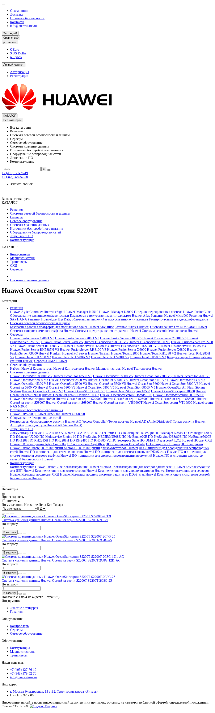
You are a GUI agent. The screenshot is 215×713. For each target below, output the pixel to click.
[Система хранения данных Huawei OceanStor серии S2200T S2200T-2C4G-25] (58, 536)
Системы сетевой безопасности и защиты (40, 213)
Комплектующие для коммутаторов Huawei (66, 470)
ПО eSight (146, 433)
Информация (11, 600)
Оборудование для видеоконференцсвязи (39, 315)
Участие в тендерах (24, 608)
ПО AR (48, 433)
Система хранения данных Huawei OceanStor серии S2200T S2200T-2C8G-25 (57, 580)
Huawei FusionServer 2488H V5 (164, 338)
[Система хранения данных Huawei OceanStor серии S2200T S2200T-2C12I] (56, 516)
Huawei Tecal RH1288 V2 (158, 353)
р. (9, 42)
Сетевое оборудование (26, 221)
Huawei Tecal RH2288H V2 (110, 357)
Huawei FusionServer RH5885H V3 (34, 349)
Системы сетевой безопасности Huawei (170, 330)
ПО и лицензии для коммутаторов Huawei (107, 448)
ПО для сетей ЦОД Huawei (173, 440)
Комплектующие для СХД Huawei (46, 474)
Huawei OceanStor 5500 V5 (107, 383)
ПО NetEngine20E (134, 436)
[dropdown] (3, 4)
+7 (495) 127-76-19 (15, 173)
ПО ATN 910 (83, 433)
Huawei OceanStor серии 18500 (128, 391)
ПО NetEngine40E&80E (165, 436)
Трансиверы (19, 262)
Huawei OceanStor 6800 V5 (95, 387)
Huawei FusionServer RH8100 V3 (83, 349)
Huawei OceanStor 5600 (143, 383)
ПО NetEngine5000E (196, 436)
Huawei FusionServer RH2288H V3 (134, 346)
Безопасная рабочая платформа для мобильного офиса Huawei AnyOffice (62, 327)
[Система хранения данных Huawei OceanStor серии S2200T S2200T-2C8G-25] (58, 577)
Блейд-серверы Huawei (183, 357)
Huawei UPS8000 (72, 414)
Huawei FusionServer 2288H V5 (77, 338)
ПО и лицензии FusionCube (125, 444)
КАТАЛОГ (9, 115)
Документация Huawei (26, 433)
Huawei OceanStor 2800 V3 (29, 380)
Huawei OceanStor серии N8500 (32, 399)
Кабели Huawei (21, 368)
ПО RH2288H (59, 440)
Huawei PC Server (74, 353)
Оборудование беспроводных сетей (35, 232)
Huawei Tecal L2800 (125, 353)
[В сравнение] (24, 533)
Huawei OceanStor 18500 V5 (72, 376)
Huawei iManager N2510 (81, 312)
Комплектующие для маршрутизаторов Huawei (131, 470)
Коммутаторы (20, 254)
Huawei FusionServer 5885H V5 (106, 342)
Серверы (16, 217)
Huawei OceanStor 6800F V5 (135, 387)
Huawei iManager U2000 (116, 312)
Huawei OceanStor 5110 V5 (147, 380)
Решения (16, 209)
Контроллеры (19, 626)
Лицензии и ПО (21, 236)
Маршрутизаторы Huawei (114, 368)
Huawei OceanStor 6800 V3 (57, 387)
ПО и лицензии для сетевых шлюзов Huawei (62, 451)
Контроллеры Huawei (80, 368)
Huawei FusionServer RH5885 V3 (182, 346)
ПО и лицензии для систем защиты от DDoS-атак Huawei (136, 451)
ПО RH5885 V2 (99, 440)
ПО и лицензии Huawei (163, 444)
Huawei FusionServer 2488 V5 (121, 338)
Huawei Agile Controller (26, 312)
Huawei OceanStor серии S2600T (126, 399)
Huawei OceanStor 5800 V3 (179, 383)
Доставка (16, 14)
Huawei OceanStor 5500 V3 (68, 383)
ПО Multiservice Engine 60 (57, 436)
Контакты (17, 22)
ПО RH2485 (78, 440)
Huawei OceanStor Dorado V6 (84, 391)
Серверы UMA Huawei (50, 361)
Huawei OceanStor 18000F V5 (31, 376)
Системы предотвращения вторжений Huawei (108, 330)
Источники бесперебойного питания (36, 228)
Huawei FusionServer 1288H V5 (32, 338)
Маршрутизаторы (22, 258)
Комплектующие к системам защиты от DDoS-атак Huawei (113, 474)
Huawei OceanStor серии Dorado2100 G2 (70, 395)
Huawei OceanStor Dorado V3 (42, 391)
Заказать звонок (21, 184)
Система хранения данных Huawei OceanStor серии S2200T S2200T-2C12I (55, 520)
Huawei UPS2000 (22, 414)
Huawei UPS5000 (47, 414)
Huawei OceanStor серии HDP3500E (178, 395)
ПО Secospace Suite (125, 440)
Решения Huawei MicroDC (169, 315)
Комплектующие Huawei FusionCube (36, 467)
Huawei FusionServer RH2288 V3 (85, 346)
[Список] (7, 513)
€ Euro (14, 49)
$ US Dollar (18, 53)
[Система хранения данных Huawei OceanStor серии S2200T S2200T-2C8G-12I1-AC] (63, 556)
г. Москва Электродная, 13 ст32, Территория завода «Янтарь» (54, 691)
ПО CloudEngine (127, 433)
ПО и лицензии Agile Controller (43, 444)
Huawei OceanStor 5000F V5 (108, 380)
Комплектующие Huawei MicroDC (88, 467)
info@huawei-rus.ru (23, 26)
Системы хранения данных (29, 225)
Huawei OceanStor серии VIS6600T (118, 402)
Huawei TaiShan (99, 353)
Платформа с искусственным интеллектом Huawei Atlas (110, 315)
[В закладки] (20, 533)
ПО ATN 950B (103, 433)
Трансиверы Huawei (148, 368)
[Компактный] (11, 513)
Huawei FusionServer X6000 (126, 349)
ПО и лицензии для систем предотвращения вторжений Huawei (118, 455)
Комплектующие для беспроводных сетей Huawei (149, 467)
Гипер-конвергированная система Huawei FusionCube (172, 312)
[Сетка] (3, 513)
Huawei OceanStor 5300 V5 (29, 383)
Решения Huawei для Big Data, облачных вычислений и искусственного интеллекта (88, 319)
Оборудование (12, 619)
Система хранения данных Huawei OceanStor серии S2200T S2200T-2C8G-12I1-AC (61, 560)
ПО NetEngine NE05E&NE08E (99, 436)
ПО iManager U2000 (24, 436)
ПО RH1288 (19, 440)
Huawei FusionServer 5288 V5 (62, 342)
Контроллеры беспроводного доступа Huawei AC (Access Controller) (59, 421)
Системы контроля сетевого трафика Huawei (42, 330)
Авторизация (19, 72)
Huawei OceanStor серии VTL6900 (167, 402)
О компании (19, 10)
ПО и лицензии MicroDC (59, 448)
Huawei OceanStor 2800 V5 (68, 380)
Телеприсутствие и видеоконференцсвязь (178, 319)
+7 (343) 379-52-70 (15, 177)
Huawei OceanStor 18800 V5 (113, 376)
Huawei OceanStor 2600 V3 (191, 376)
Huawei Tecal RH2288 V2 (33, 357)
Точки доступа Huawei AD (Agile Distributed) (140, 421)
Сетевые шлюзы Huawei (132, 327)
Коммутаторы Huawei (48, 368)
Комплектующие (22, 240)
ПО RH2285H (38, 440)
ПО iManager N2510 (169, 433)
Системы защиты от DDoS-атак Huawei (178, 327)
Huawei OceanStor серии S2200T (79, 399)
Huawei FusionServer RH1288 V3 (38, 346)
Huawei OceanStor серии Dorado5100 (126, 395)
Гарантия (16, 611)
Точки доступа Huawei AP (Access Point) (53, 425)
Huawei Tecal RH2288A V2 (71, 357)
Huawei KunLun (50, 353)
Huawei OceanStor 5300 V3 (186, 380)
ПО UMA (146, 440)
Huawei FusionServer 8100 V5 (149, 342)
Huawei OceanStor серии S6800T (69, 402)
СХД (13, 265)
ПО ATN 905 (64, 433)
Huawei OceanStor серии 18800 (173, 391)
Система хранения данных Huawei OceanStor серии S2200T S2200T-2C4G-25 (57, 540)
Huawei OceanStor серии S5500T (173, 399)
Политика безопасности (27, 18)
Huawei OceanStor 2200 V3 (153, 376)
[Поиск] (49, 170)
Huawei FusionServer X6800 (166, 349)
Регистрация (19, 76)
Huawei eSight (53, 312)
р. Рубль (16, 57)
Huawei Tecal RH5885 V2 (148, 357)
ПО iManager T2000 (198, 433)
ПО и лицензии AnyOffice (86, 444)
